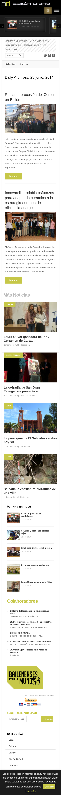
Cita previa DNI (13, 45)
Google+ (54, 55)
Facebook (49, 55)
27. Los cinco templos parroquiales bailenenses (31, 641)
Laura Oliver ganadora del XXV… (37, 582)
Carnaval (13, 765)
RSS (48, 10)
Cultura (9, 304)
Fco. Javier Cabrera (28, 396)
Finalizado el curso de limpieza (36, 548)
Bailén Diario (11, 64)
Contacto (11, 49)
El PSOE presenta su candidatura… (31, 515)
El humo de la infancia (20, 633)
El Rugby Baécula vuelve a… (35, 565)
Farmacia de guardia (16, 41)
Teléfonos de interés (35, 45)
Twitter (45, 55)
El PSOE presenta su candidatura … (29, 22)
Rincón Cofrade (13, 355)
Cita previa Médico (39, 41)
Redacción (25, 345)
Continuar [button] (49, 787)
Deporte (13, 752)
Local (8, 406)
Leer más (13, 176)
